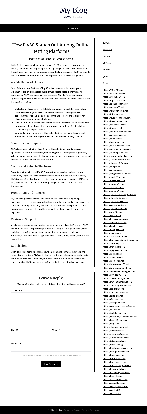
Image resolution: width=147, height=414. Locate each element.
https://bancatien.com (113, 142)
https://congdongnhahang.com (117, 285)
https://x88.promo (111, 166)
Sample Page (73, 28)
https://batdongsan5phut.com (117, 268)
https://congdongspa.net (114, 288)
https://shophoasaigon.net (115, 334)
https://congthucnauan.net (115, 292)
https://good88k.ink (112, 212)
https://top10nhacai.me (114, 100)
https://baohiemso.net (113, 260)
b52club (107, 69)
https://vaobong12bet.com (116, 152)
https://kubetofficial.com (114, 222)
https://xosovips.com (113, 170)
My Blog (73, 10)
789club (107, 63)
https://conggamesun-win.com (117, 173)
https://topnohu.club (112, 128)
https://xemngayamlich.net (115, 386)
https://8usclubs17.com (114, 96)
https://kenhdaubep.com (114, 313)
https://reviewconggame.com (117, 117)
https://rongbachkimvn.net (115, 110)
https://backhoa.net (112, 253)
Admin (69, 58)
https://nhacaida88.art (113, 187)
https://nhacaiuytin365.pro (116, 163)
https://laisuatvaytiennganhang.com (120, 316)
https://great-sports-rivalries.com (119, 306)
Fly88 (35, 75)
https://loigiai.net (111, 323)
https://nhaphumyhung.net (115, 327)
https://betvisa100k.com (114, 274)
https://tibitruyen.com (113, 355)
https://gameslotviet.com (115, 208)
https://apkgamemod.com (115, 250)
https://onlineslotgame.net (115, 103)
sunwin (106, 42)
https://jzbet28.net (112, 215)
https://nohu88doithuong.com (117, 131)
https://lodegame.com (113, 229)
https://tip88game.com (114, 180)
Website (16, 343)
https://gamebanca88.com (115, 201)
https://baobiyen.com (113, 257)
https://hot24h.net (112, 309)
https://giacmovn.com (113, 299)
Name (15, 330)
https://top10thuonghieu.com (117, 365)
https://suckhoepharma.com (116, 337)
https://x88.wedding (112, 138)
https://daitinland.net (113, 295)
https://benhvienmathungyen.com (119, 271)
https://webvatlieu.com (114, 383)
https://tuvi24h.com (112, 376)
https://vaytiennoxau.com (115, 379)
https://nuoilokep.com (113, 243)
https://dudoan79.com (113, 184)
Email (56, 330)
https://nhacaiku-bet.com (115, 198)
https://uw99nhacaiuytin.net (116, 159)
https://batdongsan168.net (116, 264)
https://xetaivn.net (112, 393)
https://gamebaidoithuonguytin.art (119, 194)
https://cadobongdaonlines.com (118, 156)
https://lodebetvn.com (113, 226)
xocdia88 (107, 49)
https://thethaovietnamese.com (118, 348)
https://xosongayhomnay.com (117, 149)
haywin (106, 56)
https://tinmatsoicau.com (115, 121)
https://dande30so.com (114, 177)
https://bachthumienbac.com (116, 145)
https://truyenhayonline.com (116, 372)
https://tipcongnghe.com (114, 362)
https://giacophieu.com (114, 302)
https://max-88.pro (112, 233)
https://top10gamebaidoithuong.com (120, 240)
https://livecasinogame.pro (116, 219)
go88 (105, 76)
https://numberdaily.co (113, 330)
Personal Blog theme (90, 410)
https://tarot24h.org (113, 344)
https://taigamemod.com (114, 341)
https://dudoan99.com (113, 191)
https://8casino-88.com (114, 93)
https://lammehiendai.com (115, 320)
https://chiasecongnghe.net (116, 278)
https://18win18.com (113, 89)
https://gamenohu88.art (114, 205)
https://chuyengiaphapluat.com (117, 281)
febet (105, 83)
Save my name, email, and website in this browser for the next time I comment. (51, 355)
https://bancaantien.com (114, 124)
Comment (18, 290)
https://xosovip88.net (113, 107)
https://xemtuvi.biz (112, 390)
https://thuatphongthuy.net (116, 351)
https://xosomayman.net (114, 135)
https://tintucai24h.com (114, 358)
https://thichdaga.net (113, 114)
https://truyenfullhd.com (114, 369)
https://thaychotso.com (114, 246)
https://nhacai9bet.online (115, 236)
